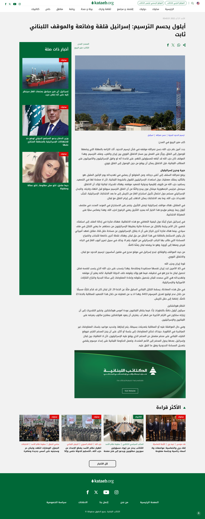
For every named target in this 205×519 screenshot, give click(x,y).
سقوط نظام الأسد (112, 444)
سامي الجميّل (53, 444)
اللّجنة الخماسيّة (159, 444)
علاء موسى (181, 444)
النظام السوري (86, 444)
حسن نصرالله (161, 135)
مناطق (59, 9)
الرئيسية (169, 9)
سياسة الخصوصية (56, 502)
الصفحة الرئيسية (149, 502)
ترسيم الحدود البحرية (176, 135)
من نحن (124, 502)
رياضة (72, 9)
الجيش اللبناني (72, 444)
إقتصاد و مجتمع (125, 9)
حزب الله (98, 444)
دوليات (142, 9)
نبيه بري (171, 444)
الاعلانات (82, 502)
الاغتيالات (25, 444)
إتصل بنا (103, 502)
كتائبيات (35, 9)
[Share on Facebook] (168, 45)
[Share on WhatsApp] (178, 45)
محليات (155, 9)
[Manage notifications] (198, 513)
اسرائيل (150, 135)
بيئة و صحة (87, 9)
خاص (47, 9)
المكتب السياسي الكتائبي (133, 444)
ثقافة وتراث (105, 9)
